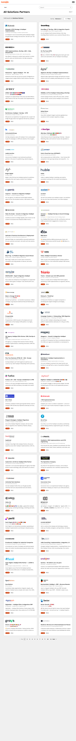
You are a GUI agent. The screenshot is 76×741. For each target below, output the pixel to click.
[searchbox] (55, 7)
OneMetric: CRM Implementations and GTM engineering (53, 440)
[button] (70, 12)
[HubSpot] (5, 2)
